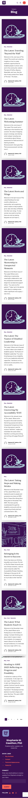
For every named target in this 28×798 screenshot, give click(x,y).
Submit (6, 787)
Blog (5, 46)
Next (21, 719)
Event (8, 550)
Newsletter (9, 46)
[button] (24, 3)
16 (17, 719)
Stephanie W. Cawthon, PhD (14, 81)
